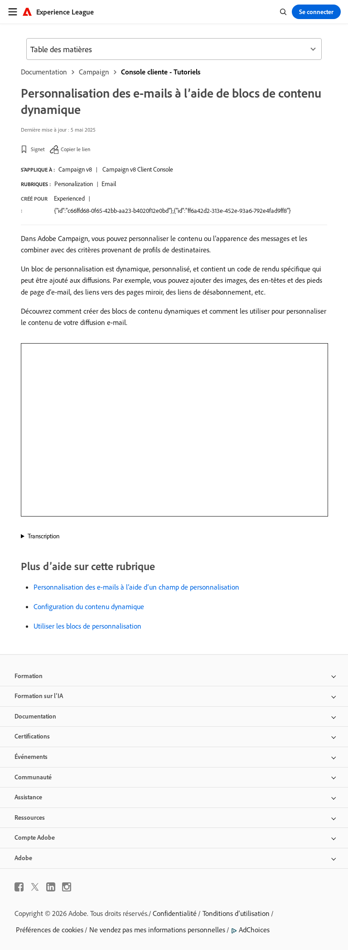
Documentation (44, 71)
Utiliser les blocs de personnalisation (87, 625)
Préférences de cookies (49, 929)
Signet (38, 149)
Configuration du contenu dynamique (89, 606)
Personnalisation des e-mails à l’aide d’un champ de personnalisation (136, 586)
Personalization (73, 184)
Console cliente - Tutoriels (160, 71)
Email (109, 184)
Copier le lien (75, 149)
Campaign (94, 71)
